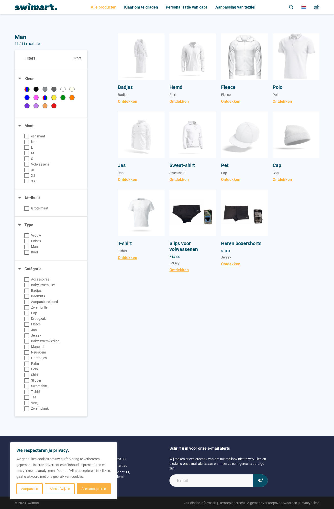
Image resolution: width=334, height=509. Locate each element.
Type (28, 224)
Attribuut (32, 197)
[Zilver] (45, 89)
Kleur (29, 78)
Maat (28, 125)
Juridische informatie (200, 502)
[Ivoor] (72, 89)
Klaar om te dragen (141, 7)
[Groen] (63, 97)
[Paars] (27, 105)
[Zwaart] (36, 89)
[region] (63, 470)
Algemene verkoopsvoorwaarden (272, 502)
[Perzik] (45, 105)
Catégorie (33, 268)
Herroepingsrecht (232, 502)
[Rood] (53, 105)
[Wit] (63, 89)
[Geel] (53, 97)
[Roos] (36, 97)
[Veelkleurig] (45, 97)
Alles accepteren (93, 488)
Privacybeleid (309, 502)
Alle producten (103, 7)
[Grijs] (53, 89)
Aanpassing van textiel (235, 7)
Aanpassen (29, 488)
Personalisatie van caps (187, 7)
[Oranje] (72, 97)
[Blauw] (27, 97)
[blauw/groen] (27, 89)
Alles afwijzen (60, 488)
